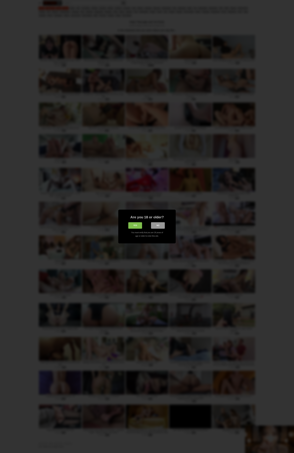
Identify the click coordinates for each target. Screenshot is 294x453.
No (158, 225)
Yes (135, 225)
